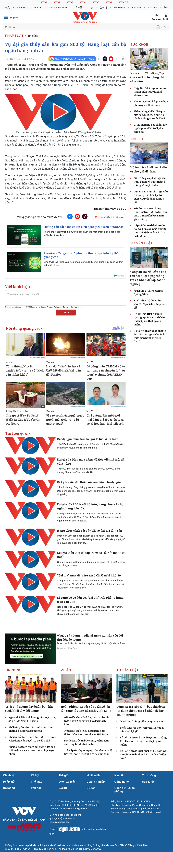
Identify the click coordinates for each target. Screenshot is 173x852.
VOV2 (57, 2)
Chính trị (8, 775)
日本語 (78, 7)
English (13, 17)
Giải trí (63, 788)
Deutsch (37, 7)
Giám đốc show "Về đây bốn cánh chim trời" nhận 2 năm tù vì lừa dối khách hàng (87, 721)
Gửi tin (66, 312)
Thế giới (64, 775)
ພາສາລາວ (119, 7)
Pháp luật (9, 781)
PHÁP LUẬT (14, 36)
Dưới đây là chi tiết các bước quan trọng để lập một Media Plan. (91, 643)
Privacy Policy (53, 307)
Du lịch (90, 788)
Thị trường (149, 775)
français (21, 7)
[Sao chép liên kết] (117, 58)
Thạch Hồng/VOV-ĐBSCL (110, 208)
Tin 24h (136, 139)
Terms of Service (70, 307)
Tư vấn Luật (141, 243)
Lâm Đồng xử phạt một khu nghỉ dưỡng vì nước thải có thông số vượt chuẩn (150, 182)
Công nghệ (121, 781)
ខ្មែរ (91, 7)
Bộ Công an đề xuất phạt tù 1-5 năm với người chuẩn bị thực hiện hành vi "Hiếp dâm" (143, 754)
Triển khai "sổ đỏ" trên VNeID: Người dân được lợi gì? (149, 304)
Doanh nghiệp (95, 781)
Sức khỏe (148, 781)
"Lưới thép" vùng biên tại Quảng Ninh (142, 721)
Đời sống (9, 788)
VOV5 (96, 2)
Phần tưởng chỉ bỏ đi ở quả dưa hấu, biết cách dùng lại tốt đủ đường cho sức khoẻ (149, 115)
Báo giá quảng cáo (60, 822)
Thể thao (36, 781)
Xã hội (35, 775)
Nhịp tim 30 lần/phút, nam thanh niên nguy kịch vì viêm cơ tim (150, 92)
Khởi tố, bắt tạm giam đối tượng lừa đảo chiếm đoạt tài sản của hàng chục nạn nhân (31, 750)
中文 (7, 7)
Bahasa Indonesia (58, 7)
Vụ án (66, 670)
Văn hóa (36, 788)
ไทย (166, 7)
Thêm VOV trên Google (111, 217)
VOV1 (44, 2)
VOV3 (70, 2)
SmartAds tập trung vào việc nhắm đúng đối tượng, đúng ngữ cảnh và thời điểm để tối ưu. (83, 263)
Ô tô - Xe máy (67, 781)
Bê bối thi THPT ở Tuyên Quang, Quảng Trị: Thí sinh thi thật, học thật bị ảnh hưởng (143, 741)
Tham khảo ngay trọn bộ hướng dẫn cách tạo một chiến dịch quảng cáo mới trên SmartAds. (82, 233)
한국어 (103, 7)
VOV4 (83, 2)
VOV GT (123, 2)
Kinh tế (118, 775)
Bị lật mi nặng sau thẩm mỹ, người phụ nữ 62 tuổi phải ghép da (150, 128)
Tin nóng (33, 35)
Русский (136, 7)
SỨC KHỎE (139, 44)
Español (152, 7)
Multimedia (93, 775)
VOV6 (109, 2)
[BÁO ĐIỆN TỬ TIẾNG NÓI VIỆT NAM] (85, 17)
